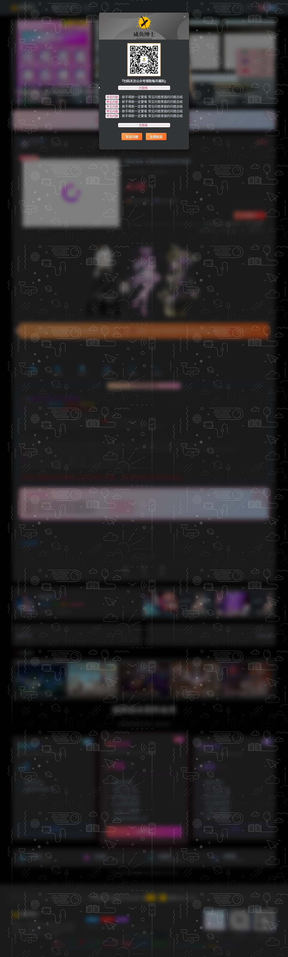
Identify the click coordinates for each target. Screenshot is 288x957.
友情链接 (156, 136)
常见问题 (132, 136)
